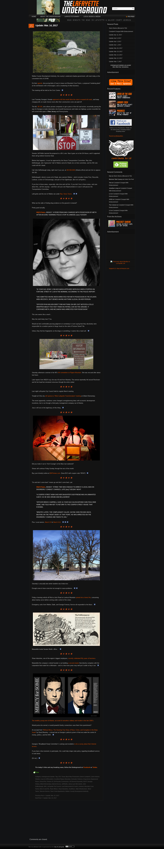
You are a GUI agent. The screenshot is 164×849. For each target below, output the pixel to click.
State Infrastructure (81, 789)
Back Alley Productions (73, 776)
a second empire (73, 663)
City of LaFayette (59, 847)
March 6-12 (57, 522)
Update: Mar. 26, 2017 (115, 48)
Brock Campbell (85, 776)
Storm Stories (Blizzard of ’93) (118, 28)
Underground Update (48, 776)
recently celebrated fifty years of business (81, 658)
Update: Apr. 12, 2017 (115, 35)
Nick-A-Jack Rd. (44, 789)
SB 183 (39, 106)
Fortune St (50, 781)
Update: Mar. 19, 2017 (50, 798)
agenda (39, 83)
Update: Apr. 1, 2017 (115, 45)
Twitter (94, 767)
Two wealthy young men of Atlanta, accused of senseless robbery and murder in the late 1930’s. (63, 720)
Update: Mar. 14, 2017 (46, 25)
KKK (45, 786)
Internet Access (56, 784)
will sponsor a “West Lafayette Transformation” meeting (63, 396)
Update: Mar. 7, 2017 (115, 61)
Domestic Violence (77, 779)
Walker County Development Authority (76, 791)
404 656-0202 (70, 170)
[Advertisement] (66, 819)
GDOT (85, 781)
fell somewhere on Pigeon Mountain (69, 372)
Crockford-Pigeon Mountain (62, 779)
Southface (72, 789)
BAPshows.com (55, 473)
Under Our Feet (129, 179)
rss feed (131, 16)
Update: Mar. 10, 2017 (52, 795)
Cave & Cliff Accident (47, 779)
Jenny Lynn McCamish (75, 784)
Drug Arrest (86, 779)
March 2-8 (48, 522)
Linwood (81, 786)
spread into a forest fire (83, 597)
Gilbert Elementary (45, 784)
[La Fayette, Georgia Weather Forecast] (121, 263)
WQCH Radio (40, 212)
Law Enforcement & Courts (70, 786)
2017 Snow (61, 776)
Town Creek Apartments (57, 791)
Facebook (86, 767)
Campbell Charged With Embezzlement (121, 31)
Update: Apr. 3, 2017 (115, 41)
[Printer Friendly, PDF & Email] (36, 773)
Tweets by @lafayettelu (116, 136)
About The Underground (50, 16)
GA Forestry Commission (61, 781)
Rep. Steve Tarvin (66, 194)
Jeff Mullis (65, 784)
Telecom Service (45, 791)
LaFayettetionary (72, 16)
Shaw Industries (63, 789)
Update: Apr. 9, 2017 (115, 38)
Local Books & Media (92, 16)
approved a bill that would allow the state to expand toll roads (72, 99)
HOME (34, 16)
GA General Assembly (75, 781)
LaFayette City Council (54, 786)
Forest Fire (43, 781)
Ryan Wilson (54, 789)
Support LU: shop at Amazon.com (119, 268)
